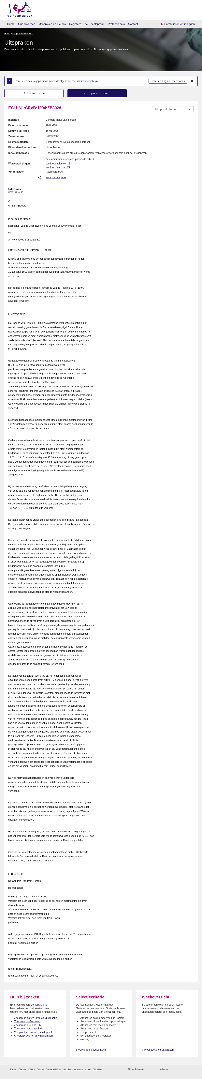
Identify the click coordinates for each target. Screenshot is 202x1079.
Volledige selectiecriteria (92, 1049)
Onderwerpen (26, 23)
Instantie (13, 119)
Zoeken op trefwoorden (27, 1021)
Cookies (40, 1069)
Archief (88, 1069)
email (153, 1069)
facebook (176, 1069)
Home (11, 23)
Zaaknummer (16, 136)
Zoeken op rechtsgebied (28, 1028)
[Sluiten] (192, 81)
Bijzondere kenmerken (22, 147)
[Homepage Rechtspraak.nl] (18, 9)
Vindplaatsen (16, 171)
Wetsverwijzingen (19, 163)
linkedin (186, 1069)
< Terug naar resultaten (97, 93)
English (13, 1069)
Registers (75, 23)
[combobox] (173, 109)
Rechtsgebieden (18, 141)
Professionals (116, 23)
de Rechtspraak (94, 23)
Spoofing (67, 1069)
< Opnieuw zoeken (34, 93)
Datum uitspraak (18, 125)
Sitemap (22, 1069)
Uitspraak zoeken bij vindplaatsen (33, 1035)
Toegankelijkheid (53, 1069)
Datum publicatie (18, 130)
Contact (133, 23)
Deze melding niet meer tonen (168, 81)
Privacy (31, 1069)
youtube (192, 1069)
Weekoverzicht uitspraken (159, 1049)
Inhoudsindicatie (18, 152)
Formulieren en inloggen (179, 23)
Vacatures (78, 1069)
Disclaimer (97, 1069)
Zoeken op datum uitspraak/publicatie (35, 1017)
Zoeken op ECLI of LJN (27, 1025)
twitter (171, 1069)
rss (148, 1069)
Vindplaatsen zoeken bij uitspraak (33, 1032)
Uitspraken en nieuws (52, 23)
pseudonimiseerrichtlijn (85, 81)
